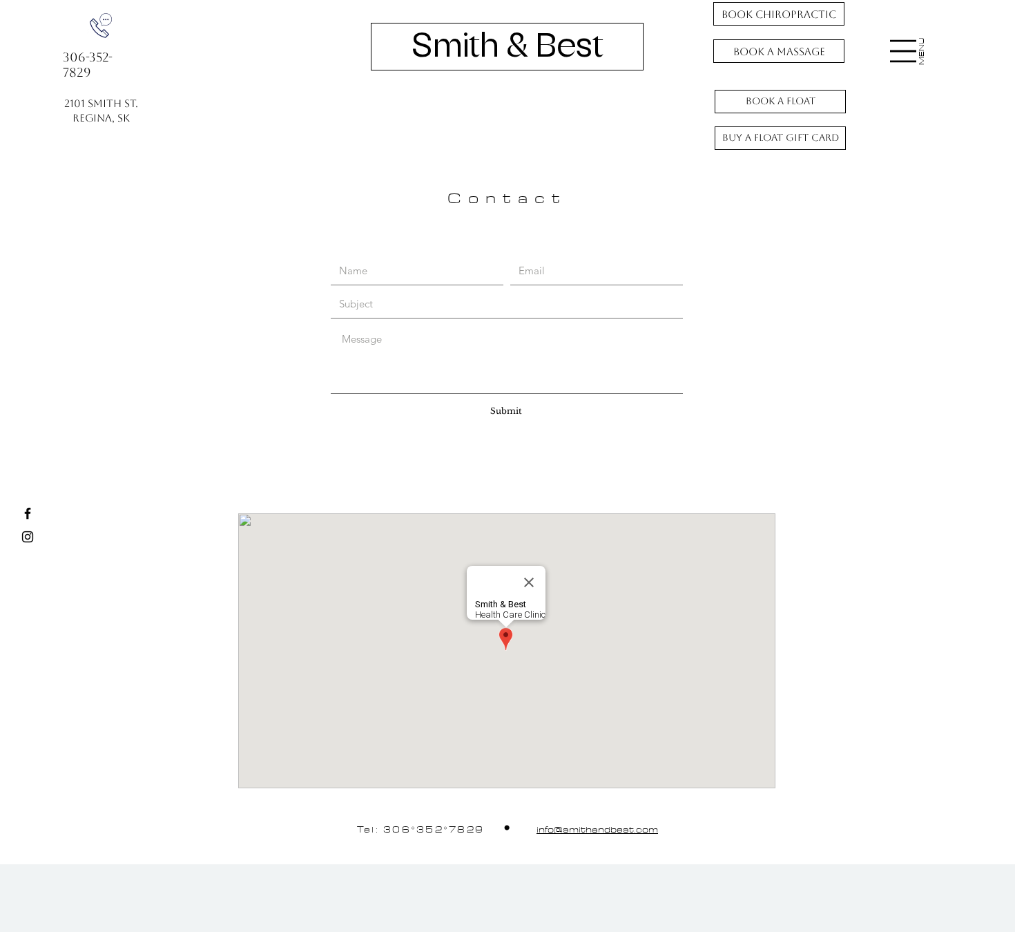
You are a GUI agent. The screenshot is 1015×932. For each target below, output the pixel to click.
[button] (903, 51)
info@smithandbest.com (597, 829)
